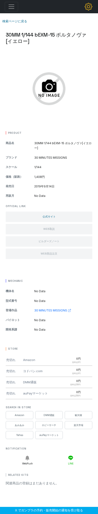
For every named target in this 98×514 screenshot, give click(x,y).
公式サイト (49, 216)
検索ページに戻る (14, 21)
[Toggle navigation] (11, 6)
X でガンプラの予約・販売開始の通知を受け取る (49, 510)
